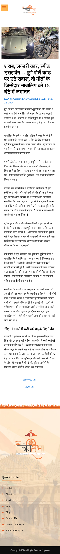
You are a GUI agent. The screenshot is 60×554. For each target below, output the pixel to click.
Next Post (30, 386)
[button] (4, 8)
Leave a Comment (14, 98)
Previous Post (30, 379)
